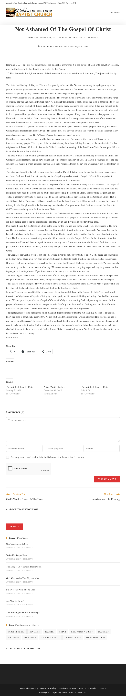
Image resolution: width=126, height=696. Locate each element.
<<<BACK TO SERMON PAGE (22, 509)
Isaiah (62, 631)
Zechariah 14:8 (72, 637)
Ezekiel (49, 631)
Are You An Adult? (15, 601)
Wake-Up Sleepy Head (16, 555)
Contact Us (103, 688)
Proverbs (13, 637)
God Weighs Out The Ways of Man (22, 578)
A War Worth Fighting (54, 387)
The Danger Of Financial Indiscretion (24, 566)
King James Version (82, 631)
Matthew (103, 631)
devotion (35, 631)
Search (14, 526)
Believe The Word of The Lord (20, 589)
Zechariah (30, 637)
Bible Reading (16, 631)
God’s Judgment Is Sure (17, 543)
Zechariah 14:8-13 (95, 637)
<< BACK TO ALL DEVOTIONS (23, 648)
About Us (82, 688)
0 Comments (27, 547)
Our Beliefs (91, 688)
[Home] (39, 46)
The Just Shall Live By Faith (19, 387)
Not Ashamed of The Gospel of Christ (71, 46)
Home (21, 688)
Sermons (72, 688)
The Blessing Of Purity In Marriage (23, 612)
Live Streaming (32, 688)
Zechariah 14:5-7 (50, 637)
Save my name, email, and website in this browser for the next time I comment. (48, 457)
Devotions (77, 37)
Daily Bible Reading (48, 688)
